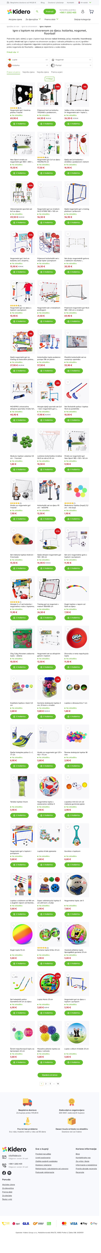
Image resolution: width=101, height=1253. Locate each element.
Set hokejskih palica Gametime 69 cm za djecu (21, 1000)
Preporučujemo (13, 72)
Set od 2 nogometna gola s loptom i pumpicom (75, 556)
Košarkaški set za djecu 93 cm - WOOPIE (48, 506)
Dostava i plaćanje (56, 2)
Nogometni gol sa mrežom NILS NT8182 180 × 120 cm (48, 210)
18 (58, 1083)
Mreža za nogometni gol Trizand (20, 506)
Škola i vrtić (7, 1199)
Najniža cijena (28, 72)
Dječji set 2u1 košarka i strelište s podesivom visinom (76, 160)
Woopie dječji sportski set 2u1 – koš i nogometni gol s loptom (49, 407)
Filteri (50, 79)
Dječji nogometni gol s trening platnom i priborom (76, 210)
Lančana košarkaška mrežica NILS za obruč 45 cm (49, 457)
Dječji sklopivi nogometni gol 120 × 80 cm (49, 556)
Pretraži (49, 11)
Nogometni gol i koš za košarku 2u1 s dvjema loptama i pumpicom (19, 259)
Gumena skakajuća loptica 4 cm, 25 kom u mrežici (49, 704)
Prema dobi (50, 19)
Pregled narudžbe (43, 1154)
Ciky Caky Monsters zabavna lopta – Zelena (22, 654)
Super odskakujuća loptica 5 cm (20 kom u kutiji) (49, 901)
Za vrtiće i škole (82, 1161)
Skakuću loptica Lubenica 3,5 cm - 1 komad (22, 457)
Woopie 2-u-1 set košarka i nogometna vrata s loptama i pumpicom (22, 605)
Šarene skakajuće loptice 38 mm (75, 753)
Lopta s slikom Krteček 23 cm (76, 1049)
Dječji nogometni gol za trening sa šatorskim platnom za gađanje (22, 358)
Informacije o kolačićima (86, 1165)
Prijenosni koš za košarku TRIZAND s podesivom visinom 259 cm (47, 111)
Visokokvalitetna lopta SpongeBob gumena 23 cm (75, 951)
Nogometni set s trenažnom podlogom (48, 309)
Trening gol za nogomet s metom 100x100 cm (48, 605)
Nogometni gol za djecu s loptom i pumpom (74, 1000)
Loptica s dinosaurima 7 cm (75, 703)
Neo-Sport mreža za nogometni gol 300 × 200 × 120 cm (21, 160)
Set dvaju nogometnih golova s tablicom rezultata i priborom (76, 259)
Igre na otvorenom (29, 26)
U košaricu (21, 123)
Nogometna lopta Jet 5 (74, 900)
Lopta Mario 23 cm (45, 999)
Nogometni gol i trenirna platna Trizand (20, 111)
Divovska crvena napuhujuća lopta (76, 654)
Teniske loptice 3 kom (19, 802)
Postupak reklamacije (44, 1172)
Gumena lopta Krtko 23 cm (48, 950)
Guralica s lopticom (72, 851)
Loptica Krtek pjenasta (46, 851)
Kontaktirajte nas (83, 1157)
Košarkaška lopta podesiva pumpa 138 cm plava (48, 358)
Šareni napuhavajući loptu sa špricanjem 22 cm (22, 1050)
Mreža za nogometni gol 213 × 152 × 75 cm (49, 753)
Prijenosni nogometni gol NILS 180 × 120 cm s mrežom (76, 309)
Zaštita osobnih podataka (46, 1161)
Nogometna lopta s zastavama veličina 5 (46, 803)
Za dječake (7, 1195)
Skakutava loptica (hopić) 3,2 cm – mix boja (76, 506)
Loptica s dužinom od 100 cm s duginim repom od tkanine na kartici (22, 901)
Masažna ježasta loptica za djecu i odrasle (48, 1050)
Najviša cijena (43, 72)
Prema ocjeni (56, 72)
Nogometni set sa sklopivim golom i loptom (48, 654)
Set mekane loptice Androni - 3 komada (22, 556)
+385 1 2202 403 (68, 12)
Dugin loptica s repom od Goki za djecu (74, 605)
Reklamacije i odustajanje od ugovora (51, 1168)
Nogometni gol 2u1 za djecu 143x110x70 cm (48, 160)
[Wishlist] (13, 86)
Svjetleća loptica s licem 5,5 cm (21, 704)
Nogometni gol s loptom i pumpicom (20, 852)
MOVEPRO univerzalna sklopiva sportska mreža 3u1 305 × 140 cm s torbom (22, 407)
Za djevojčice (32, 19)
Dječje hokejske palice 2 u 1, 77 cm (21, 753)
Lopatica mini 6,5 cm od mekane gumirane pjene (74, 803)
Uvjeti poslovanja (42, 1157)
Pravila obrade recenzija (86, 1168)
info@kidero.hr (15, 1155)
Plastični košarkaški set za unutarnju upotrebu (75, 358)
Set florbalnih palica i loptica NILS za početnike (76, 407)
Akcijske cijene (15, 19)
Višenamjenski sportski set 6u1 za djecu (21, 210)
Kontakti (70, 2)
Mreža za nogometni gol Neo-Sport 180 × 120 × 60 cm (76, 457)
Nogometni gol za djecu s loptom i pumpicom (20, 309)
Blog (43, 2)
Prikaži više (11, 52)
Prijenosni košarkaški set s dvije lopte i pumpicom (48, 259)
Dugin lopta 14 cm (17, 950)
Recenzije (80, 1172)
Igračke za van (13, 26)
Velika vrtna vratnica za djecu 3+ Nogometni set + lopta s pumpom (76, 111)
